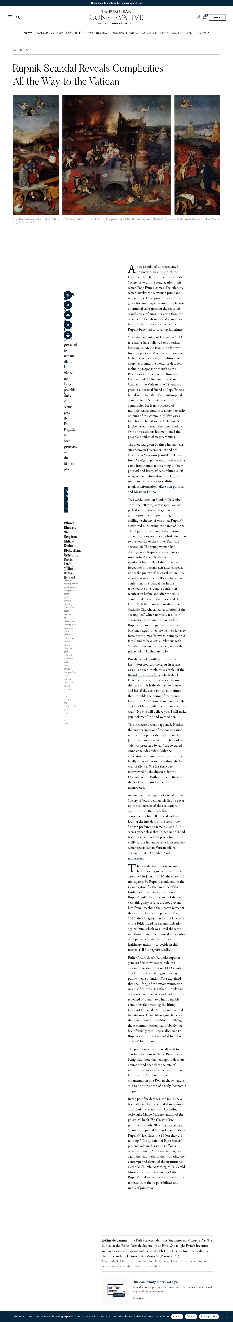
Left (172, 476)
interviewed (175, 1010)
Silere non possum (170, 487)
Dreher (117, 33)
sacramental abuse (123, 1266)
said (130, 1086)
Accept (177, 1316)
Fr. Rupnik (161, 1261)
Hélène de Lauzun (180, 1261)
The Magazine (171, 33)
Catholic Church (119, 1261)
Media (190, 33)
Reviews (102, 33)
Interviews (84, 33)
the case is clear (172, 1125)
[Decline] (227, 1316)
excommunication (142, 1261)
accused (165, 405)
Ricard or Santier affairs (144, 675)
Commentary (62, 33)
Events (203, 33)
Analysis (42, 33)
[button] (18, 17)
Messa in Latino (145, 492)
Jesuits (197, 1261)
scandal (139, 1266)
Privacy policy (209, 1316)
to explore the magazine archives (116, 3)
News (27, 33)
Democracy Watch (142, 33)
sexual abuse (153, 1266)
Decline (191, 1316)
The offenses (173, 288)
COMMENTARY (22, 49)
